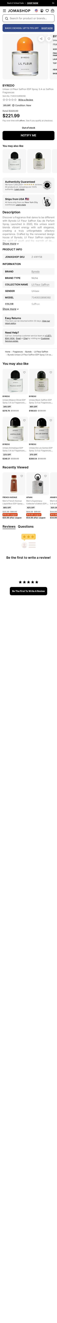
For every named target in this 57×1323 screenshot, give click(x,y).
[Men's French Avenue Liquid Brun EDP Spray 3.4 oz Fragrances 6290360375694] (21, 476)
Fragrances (18, 351)
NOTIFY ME (28, 135)
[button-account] (42, 11)
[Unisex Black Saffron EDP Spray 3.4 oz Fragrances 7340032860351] (50, 372)
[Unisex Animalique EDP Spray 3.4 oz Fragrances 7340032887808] (24, 420)
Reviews (9, 526)
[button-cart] (52, 11)
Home (7, 351)
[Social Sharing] (41, 39)
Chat (25, 338)
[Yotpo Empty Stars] (10, 99)
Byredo (28, 351)
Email (18, 338)
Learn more (19, 189)
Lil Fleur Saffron (41, 351)
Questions (26, 526)
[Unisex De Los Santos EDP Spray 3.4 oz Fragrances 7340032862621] (50, 420)
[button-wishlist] (47, 11)
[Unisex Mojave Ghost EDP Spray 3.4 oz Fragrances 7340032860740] (24, 372)
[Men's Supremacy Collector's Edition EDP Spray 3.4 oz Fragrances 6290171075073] (45, 476)
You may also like (13, 145)
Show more (9, 243)
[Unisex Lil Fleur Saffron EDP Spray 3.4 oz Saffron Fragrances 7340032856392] (49, 39)
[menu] (4, 11)
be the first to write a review (28, 591)
